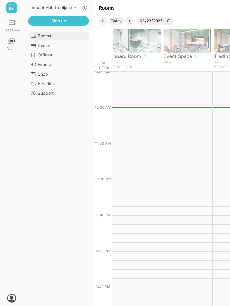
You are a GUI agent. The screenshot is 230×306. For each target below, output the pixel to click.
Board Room (127, 56)
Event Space (178, 56)
